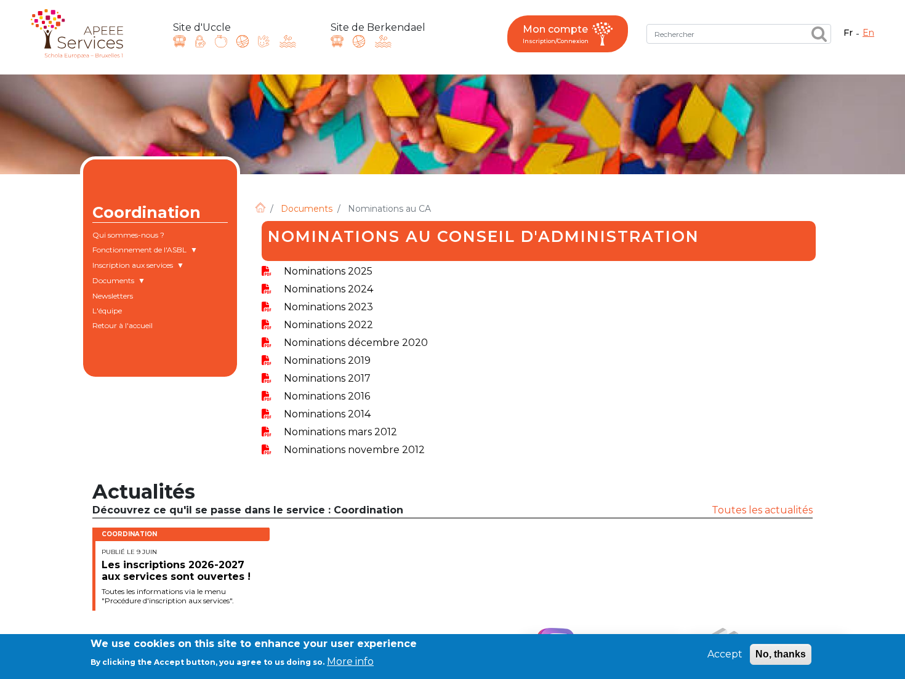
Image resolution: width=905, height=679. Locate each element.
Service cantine (221, 41)
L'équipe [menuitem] (107, 310)
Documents (306, 208)
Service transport (179, 41)
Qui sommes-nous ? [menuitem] (128, 234)
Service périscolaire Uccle (242, 41)
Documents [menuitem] (113, 282)
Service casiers (200, 41)
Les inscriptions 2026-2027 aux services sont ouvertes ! (176, 570)
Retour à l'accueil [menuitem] (122, 325)
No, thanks (780, 654)
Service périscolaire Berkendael (359, 41)
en (868, 32)
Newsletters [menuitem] (112, 295)
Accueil (260, 207)
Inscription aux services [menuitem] (132, 266)
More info (350, 661)
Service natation (288, 41)
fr (848, 32)
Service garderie (264, 41)
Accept (724, 654)
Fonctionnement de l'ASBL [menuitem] (139, 251)
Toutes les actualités (762, 510)
